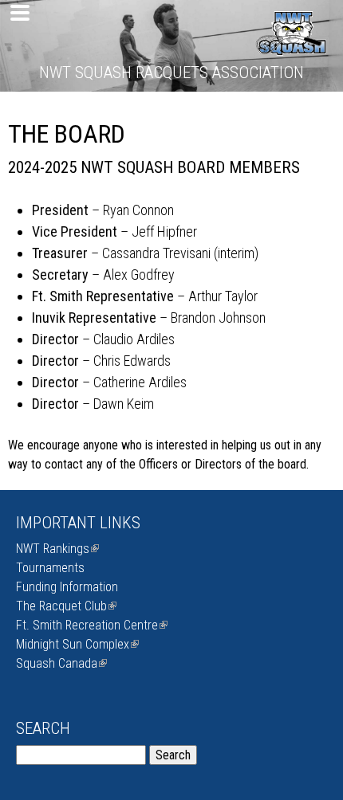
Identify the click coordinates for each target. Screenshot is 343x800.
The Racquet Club (64, 606)
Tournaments (50, 567)
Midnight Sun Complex (76, 644)
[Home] (291, 47)
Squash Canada (60, 663)
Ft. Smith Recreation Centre (90, 625)
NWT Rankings (56, 548)
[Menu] (17, 14)
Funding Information (67, 586)
